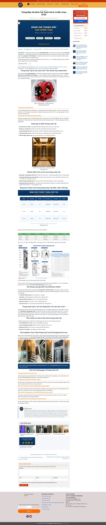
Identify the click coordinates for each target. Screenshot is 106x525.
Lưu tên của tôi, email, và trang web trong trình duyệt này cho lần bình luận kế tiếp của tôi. (39, 482)
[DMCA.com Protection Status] (65, 523)
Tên (20, 477)
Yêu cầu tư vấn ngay (80, 18)
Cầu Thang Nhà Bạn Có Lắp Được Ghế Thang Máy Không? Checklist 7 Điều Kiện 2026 (82, 46)
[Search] (28, 4)
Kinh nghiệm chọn (28, 49)
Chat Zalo (80, 21)
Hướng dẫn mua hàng (46, 504)
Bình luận (21, 468)
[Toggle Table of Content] (29, 64)
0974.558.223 (80, 15)
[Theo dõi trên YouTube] (30, 516)
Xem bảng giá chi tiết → (78, 38)
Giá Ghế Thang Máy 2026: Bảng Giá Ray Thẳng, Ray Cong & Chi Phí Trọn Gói (81, 68)
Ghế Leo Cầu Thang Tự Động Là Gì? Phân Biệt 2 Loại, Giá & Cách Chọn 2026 (81, 52)
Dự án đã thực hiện (46, 500)
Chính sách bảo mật (46, 498)
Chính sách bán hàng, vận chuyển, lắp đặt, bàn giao (53, 502)
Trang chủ (20, 49)
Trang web (55, 477)
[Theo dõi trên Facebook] (27, 516)
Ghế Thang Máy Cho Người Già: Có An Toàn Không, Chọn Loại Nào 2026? (82, 63)
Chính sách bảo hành (46, 496)
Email (37, 477)
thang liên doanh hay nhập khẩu (41, 68)
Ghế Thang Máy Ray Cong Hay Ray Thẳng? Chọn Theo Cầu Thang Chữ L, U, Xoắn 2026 (82, 58)
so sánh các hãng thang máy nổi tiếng (43, 66)
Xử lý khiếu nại (45, 506)
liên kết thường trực (53, 454)
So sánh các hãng (43, 10)
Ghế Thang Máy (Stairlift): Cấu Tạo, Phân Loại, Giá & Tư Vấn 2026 (81, 72)
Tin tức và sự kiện (45, 509)
